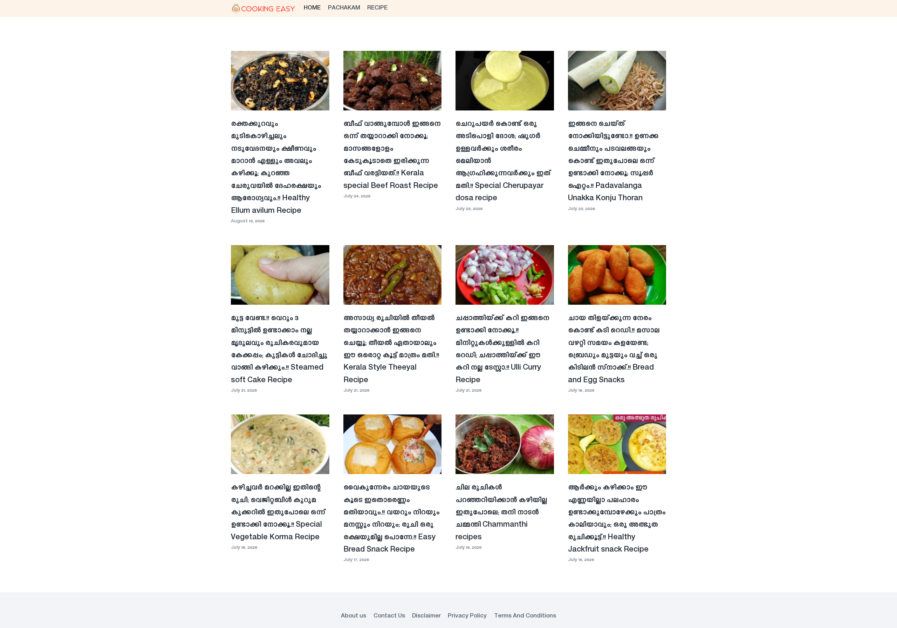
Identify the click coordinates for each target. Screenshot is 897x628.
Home (312, 8)
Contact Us (389, 616)
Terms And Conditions (525, 616)
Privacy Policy (467, 616)
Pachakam (344, 8)
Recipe (377, 8)
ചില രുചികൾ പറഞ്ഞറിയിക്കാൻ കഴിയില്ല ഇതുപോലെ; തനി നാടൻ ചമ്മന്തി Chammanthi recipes (501, 512)
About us (353, 616)
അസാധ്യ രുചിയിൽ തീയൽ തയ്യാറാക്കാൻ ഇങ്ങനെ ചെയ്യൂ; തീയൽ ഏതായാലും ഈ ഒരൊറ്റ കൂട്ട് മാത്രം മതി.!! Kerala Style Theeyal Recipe (391, 349)
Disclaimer (426, 616)
